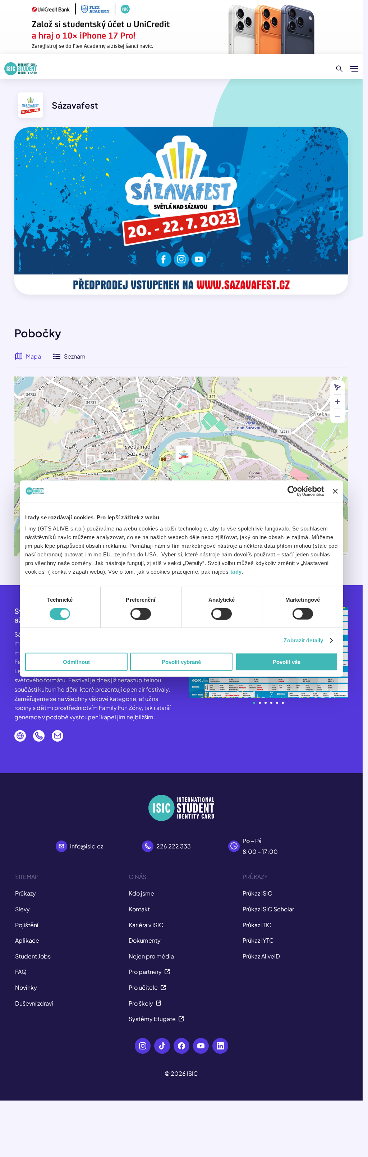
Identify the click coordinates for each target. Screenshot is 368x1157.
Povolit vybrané (181, 662)
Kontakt (139, 909)
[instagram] (143, 1046)
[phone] (39, 736)
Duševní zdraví (34, 1003)
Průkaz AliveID (261, 956)
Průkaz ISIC (257, 893)
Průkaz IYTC (258, 940)
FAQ (21, 971)
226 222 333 (173, 846)
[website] (20, 736)
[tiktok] (162, 1046)
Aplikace (27, 940)
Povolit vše (286, 662)
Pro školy (141, 1003)
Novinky (26, 987)
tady (236, 572)
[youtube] (201, 1046)
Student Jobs (33, 956)
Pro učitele (143, 987)
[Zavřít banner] (335, 490)
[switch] (140, 613)
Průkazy (25, 893)
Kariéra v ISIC (146, 925)
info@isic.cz (86, 846)
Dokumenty (145, 940)
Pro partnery (145, 971)
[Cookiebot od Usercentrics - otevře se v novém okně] (292, 491)
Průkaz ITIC (257, 925)
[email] (57, 736)
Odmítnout (76, 662)
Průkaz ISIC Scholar (268, 909)
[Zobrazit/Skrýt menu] (354, 68)
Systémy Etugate (152, 1018)
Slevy (22, 909)
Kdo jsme (141, 893)
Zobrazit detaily (303, 640)
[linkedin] (220, 1046)
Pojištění (26, 925)
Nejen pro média (151, 956)
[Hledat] (339, 68)
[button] (184, 454)
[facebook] (181, 1046)
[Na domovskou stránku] (20, 69)
